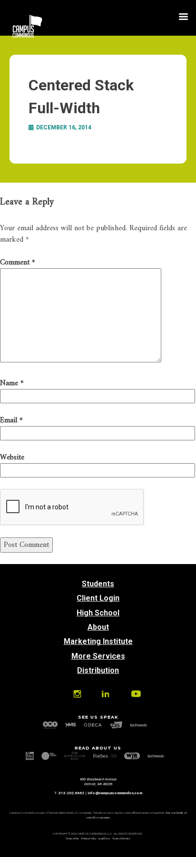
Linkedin (105, 694)
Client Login (98, 598)
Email (11, 420)
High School (98, 612)
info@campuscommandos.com (115, 793)
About (98, 627)
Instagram (77, 694)
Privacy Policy (88, 839)
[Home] (27, 35)
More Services (98, 656)
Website (12, 457)
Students (98, 583)
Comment (17, 262)
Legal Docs (104, 839)
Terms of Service (121, 839)
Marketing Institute (98, 641)
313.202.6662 (71, 793)
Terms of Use (72, 839)
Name (12, 383)
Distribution (98, 670)
